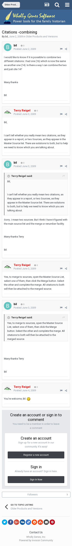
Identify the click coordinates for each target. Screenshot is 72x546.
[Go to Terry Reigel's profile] (8, 112)
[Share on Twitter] (4, 522)
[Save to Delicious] (28, 522)
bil (6, 36)
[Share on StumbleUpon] (40, 522)
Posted (25, 49)
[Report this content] (61, 49)
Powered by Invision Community (36, 540)
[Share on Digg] (22, 522)
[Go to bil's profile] (8, 47)
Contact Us (36, 532)
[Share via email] (46, 522)
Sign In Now (36, 479)
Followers (32, 494)
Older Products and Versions (42, 36)
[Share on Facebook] (10, 522)
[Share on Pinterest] (52, 522)
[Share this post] (66, 49)
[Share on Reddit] (34, 522)
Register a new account (36, 455)
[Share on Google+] (16, 522)
